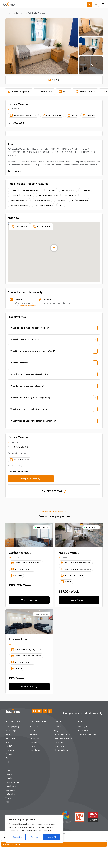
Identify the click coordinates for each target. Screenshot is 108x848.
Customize (17, 837)
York (7, 801)
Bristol (8, 742)
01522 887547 (31, 303)
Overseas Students (63, 738)
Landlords (34, 738)
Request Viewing (30, 478)
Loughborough (12, 782)
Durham (9, 754)
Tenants (33, 734)
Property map (85, 92)
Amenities (44, 92)
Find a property (20, 13)
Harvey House (69, 553)
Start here (34, 726)
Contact (33, 742)
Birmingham (10, 738)
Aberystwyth (11, 730)
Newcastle (10, 790)
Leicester (9, 770)
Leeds (8, 766)
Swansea (9, 797)
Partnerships (60, 746)
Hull (7, 762)
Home (8, 13)
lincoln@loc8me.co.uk (28, 305)
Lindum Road (18, 639)
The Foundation (61, 750)
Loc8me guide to (62, 734)
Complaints (35, 750)
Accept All (52, 837)
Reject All (34, 837)
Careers (57, 726)
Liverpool (9, 774)
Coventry (9, 750)
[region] (34, 829)
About (32, 730)
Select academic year (16, 466)
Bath (7, 734)
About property (19, 92)
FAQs (64, 92)
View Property (29, 600)
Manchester (10, 786)
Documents (59, 742)
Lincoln (8, 778)
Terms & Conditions (87, 734)
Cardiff (8, 746)
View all (54, 80)
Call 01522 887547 (54, 491)
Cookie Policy (84, 730)
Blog (56, 730)
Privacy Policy (84, 726)
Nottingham (10, 793)
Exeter (8, 758)
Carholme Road (20, 553)
